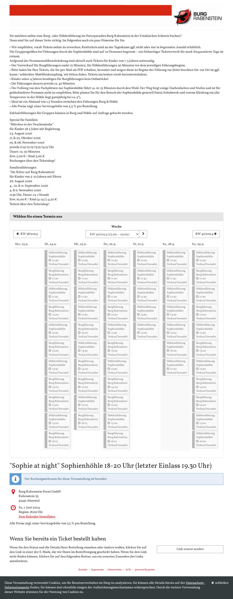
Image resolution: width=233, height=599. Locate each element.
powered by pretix (145, 570)
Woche (116, 227)
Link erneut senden (190, 549)
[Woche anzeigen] (143, 234)
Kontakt (83, 570)
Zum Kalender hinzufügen (37, 517)
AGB (128, 570)
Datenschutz (115, 570)
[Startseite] (116, 16)
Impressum (97, 570)
